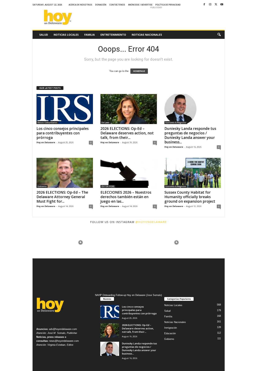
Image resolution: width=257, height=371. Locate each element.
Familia (89, 34)
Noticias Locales (66, 34)
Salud (43, 34)
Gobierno (42, 186)
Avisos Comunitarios (47, 122)
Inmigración (170, 327)
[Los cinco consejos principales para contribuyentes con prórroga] (64, 109)
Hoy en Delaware (45, 142)
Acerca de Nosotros (80, 4)
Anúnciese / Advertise (140, 4)
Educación (170, 333)
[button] (219, 35)
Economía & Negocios (175, 122)
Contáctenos (117, 4)
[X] (216, 4)
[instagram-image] (49, 242)
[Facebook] (204, 4)
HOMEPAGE (139, 71)
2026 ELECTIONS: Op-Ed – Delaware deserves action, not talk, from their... (127, 133)
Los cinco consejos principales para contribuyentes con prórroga (62, 133)
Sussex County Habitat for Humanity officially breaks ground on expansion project (189, 197)
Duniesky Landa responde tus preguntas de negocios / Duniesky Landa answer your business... (190, 135)
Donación (100, 4)
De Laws (105, 122)
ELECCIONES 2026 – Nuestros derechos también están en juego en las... (125, 197)
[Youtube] (222, 4)
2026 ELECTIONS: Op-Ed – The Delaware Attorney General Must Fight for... (62, 197)
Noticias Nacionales (147, 34)
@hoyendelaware (151, 222)
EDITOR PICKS (107, 186)
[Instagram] (210, 4)
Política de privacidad (168, 4)
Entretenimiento (113, 34)
